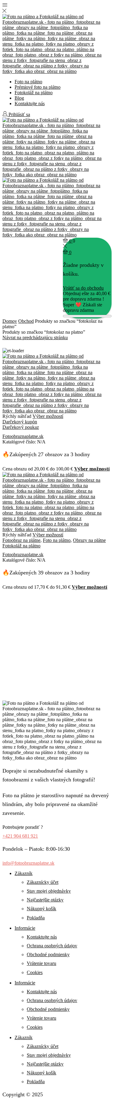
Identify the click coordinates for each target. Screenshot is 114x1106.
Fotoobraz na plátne (21, 540)
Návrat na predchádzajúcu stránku (35, 337)
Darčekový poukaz (20, 427)
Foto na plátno (28, 81)
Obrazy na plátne (89, 540)
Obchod (26, 321)
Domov (9, 321)
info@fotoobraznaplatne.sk (28, 863)
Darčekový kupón (19, 421)
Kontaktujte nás (30, 103)
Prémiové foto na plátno (37, 87)
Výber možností (48, 416)
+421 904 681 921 (20, 836)
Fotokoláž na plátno (34, 92)
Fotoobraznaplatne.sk (22, 436)
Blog (19, 98)
